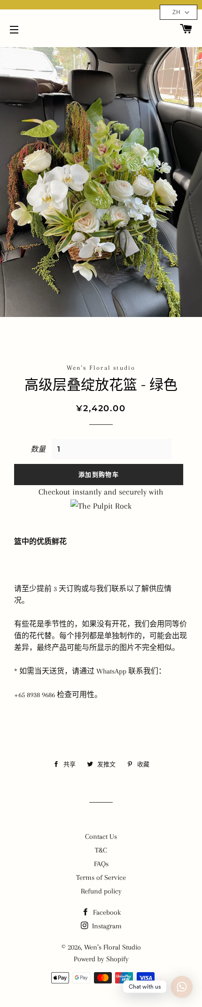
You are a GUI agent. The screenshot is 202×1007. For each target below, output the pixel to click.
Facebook (106, 912)
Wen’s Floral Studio (112, 947)
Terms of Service (101, 877)
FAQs (101, 864)
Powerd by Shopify (101, 959)
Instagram (106, 926)
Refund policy (101, 891)
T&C (101, 850)
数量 (38, 449)
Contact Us (101, 836)
